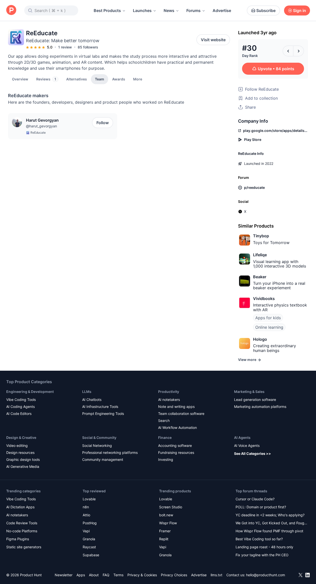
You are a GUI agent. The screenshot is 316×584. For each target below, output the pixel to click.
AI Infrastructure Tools (100, 406)
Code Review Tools (21, 523)
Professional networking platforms (110, 452)
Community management (102, 459)
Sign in (299, 10)
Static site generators (23, 547)
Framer (165, 531)
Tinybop (261, 235)
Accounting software (175, 445)
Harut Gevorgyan (42, 120)
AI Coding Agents (20, 406)
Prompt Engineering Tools (103, 413)
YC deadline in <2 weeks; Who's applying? (270, 515)
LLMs (86, 391)
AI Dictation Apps (20, 507)
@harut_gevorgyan (41, 126)
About (94, 575)
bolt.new (166, 515)
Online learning (269, 327)
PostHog (90, 523)
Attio (86, 515)
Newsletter (63, 575)
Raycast (89, 547)
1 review (65, 47)
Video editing (17, 445)
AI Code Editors (18, 413)
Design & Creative (21, 437)
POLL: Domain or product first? (261, 507)
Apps (80, 575)
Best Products (107, 10)
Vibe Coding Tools (21, 399)
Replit (163, 539)
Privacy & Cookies (142, 575)
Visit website (213, 39)
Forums (193, 10)
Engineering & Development (30, 391)
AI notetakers (169, 399)
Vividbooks (264, 298)
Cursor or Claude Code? (255, 499)
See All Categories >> (252, 453)
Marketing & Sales (249, 391)
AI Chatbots (91, 399)
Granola (89, 539)
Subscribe (266, 10)
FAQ (106, 575)
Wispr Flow (168, 523)
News (169, 10)
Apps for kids (268, 317)
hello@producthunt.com (265, 575)
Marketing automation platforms (260, 406)
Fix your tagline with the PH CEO (262, 555)
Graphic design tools (23, 459)
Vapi (86, 531)
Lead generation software (255, 399)
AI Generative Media (22, 466)
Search (164, 420)
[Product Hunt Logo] (11, 10)
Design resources (20, 452)
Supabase (91, 555)
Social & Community (99, 437)
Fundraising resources (176, 452)
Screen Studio (170, 507)
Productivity (168, 391)
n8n (86, 507)
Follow (102, 122)
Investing (165, 459)
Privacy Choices (174, 575)
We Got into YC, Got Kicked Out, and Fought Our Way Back (272, 523)
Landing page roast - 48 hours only (264, 547)
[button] (137, 78)
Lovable (89, 499)
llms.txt (216, 575)
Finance (165, 437)
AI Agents (242, 437)
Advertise (222, 10)
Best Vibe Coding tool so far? (259, 539)
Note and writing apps (176, 406)
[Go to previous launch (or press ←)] (288, 51)
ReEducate (38, 132)
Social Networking (97, 445)
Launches (142, 10)
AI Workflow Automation (177, 427)
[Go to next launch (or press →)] (299, 51)
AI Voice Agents (247, 445)
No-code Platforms (21, 531)
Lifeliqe (260, 254)
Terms (118, 575)
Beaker (259, 276)
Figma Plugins (17, 539)
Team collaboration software (181, 413)
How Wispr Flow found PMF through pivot (269, 531)
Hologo (260, 339)
